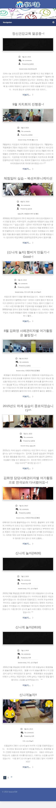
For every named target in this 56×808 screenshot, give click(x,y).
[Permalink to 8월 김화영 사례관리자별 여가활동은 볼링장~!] (28, 346)
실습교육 (20, 214)
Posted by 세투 (26, 583)
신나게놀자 (37, 292)
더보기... (26, 95)
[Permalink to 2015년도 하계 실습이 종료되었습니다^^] (28, 421)
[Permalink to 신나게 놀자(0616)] (28, 638)
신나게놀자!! (28, 695)
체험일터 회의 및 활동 (31, 214)
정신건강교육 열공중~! (28, 33)
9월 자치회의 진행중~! (28, 104)
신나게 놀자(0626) (28, 553)
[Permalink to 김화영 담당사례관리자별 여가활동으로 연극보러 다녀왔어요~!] (28, 493)
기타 (28, 588)
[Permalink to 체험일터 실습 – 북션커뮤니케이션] (28, 189)
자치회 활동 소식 (32, 140)
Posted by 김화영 (28, 64)
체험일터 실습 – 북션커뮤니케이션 (28, 178)
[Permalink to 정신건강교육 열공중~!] (28, 44)
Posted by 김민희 (26, 209)
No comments (27, 60)
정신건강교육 (32, 69)
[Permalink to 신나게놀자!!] (28, 711)
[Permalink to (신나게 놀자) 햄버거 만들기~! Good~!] (28, 268)
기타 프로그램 (28, 292)
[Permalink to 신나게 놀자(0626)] (28, 564)
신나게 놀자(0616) (28, 627)
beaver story (23, 69)
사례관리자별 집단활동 (32, 370)
